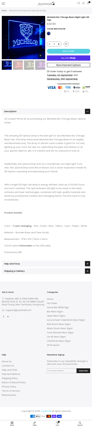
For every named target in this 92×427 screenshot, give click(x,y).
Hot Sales (52, 303)
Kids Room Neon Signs (59, 324)
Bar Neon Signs (55, 311)
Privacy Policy (9, 386)
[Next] (41, 37)
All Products (53, 345)
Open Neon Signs (56, 315)
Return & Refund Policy (14, 382)
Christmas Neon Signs (59, 340)
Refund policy (9, 394)
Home (4, 11)
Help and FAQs (9, 369)
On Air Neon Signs (56, 336)
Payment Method (11, 374)
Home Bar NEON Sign (58, 307)
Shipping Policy (10, 378)
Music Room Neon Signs (59, 328)
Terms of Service (11, 390)
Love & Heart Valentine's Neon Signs (66, 319)
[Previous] (6, 37)
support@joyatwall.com (18, 310)
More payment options (68, 64)
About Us (7, 361)
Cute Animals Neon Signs (60, 332)
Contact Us (8, 365)
